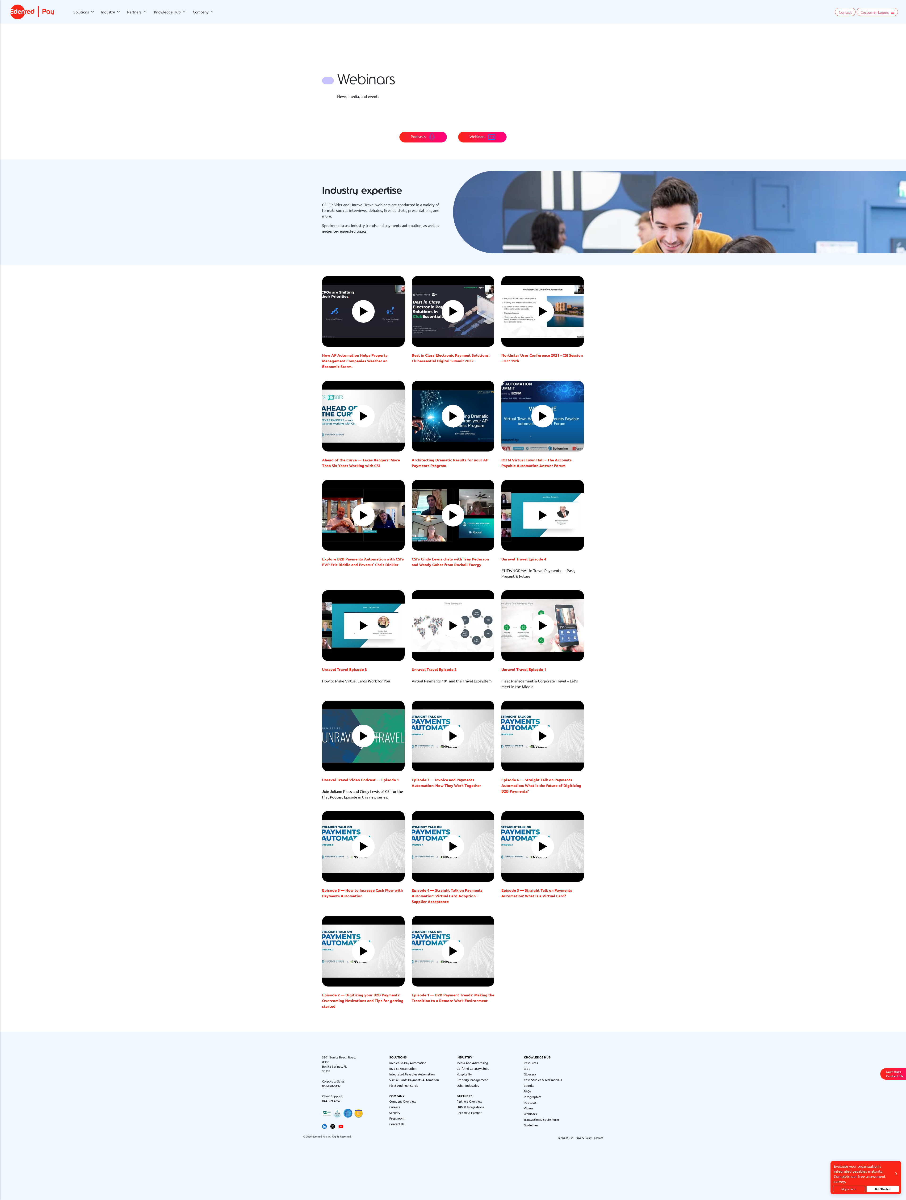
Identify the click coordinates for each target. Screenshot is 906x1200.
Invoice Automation (402, 1068)
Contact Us (396, 1124)
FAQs (527, 1091)
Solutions (81, 11)
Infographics (532, 1097)
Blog (527, 1068)
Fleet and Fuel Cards (403, 1085)
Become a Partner (469, 1113)
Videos (528, 1108)
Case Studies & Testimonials (543, 1080)
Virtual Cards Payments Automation (414, 1080)
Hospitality (464, 1074)
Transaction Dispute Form (541, 1119)
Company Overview (402, 1101)
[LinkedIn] (324, 1126)
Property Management (472, 1080)
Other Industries (468, 1085)
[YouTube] (341, 1126)
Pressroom (396, 1118)
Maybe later (849, 1189)
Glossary (530, 1074)
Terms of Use (565, 1138)
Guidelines (531, 1125)
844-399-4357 (331, 1101)
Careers (394, 1107)
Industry (108, 11)
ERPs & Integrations (470, 1107)
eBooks (529, 1085)
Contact (845, 12)
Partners (134, 11)
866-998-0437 (331, 1086)
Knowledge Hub (167, 11)
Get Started (882, 1189)
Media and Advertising (472, 1063)
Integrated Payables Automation (412, 1074)
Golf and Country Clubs (473, 1068)
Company (201, 11)
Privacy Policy (583, 1138)
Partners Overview (469, 1101)
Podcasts (530, 1102)
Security (394, 1113)
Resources (531, 1063)
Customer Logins (875, 12)
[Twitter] (332, 1126)
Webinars (530, 1114)
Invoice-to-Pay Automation (407, 1063)
